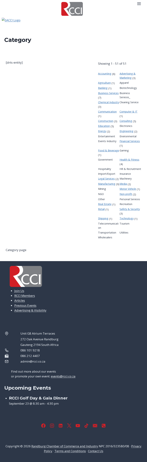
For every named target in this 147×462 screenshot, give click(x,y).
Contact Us (95, 451)
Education (104, 126)
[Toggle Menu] (139, 3)
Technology (127, 218)
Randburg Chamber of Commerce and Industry (64, 446)
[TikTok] (86, 425)
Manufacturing (106, 183)
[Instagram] (52, 425)
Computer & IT (128, 111)
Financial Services (130, 141)
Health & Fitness (129, 159)
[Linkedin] (60, 425)
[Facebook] (43, 425)
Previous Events (25, 305)
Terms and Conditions (70, 451)
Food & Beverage (108, 150)
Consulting (126, 121)
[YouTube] (78, 425)
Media (123, 183)
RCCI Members (24, 296)
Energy (102, 131)
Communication (107, 111)
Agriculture (104, 82)
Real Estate (105, 204)
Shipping (103, 218)
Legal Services (106, 178)
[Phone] (103, 425)
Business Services (108, 93)
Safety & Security (130, 209)
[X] (69, 425)
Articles (19, 300)
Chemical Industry (108, 102)
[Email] (95, 425)
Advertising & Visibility (30, 310)
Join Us (19, 291)
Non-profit (126, 194)
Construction (105, 121)
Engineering (126, 131)
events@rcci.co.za (63, 376)
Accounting (104, 73)
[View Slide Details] (73, 27)
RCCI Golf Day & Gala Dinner (38, 398)
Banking (103, 88)
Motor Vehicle (128, 188)
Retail (101, 209)
